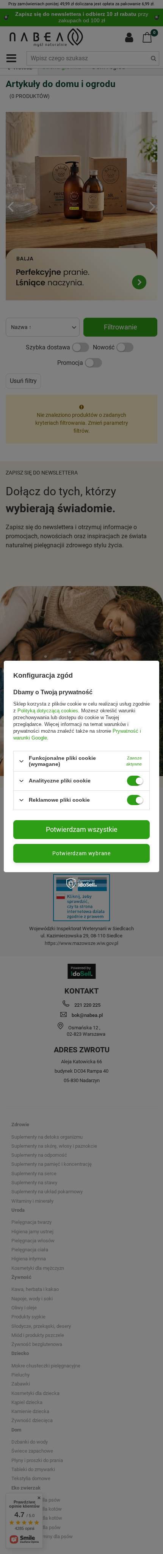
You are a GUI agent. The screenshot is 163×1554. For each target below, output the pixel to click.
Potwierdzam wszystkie (82, 829)
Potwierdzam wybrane (81, 853)
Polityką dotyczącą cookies (47, 710)
